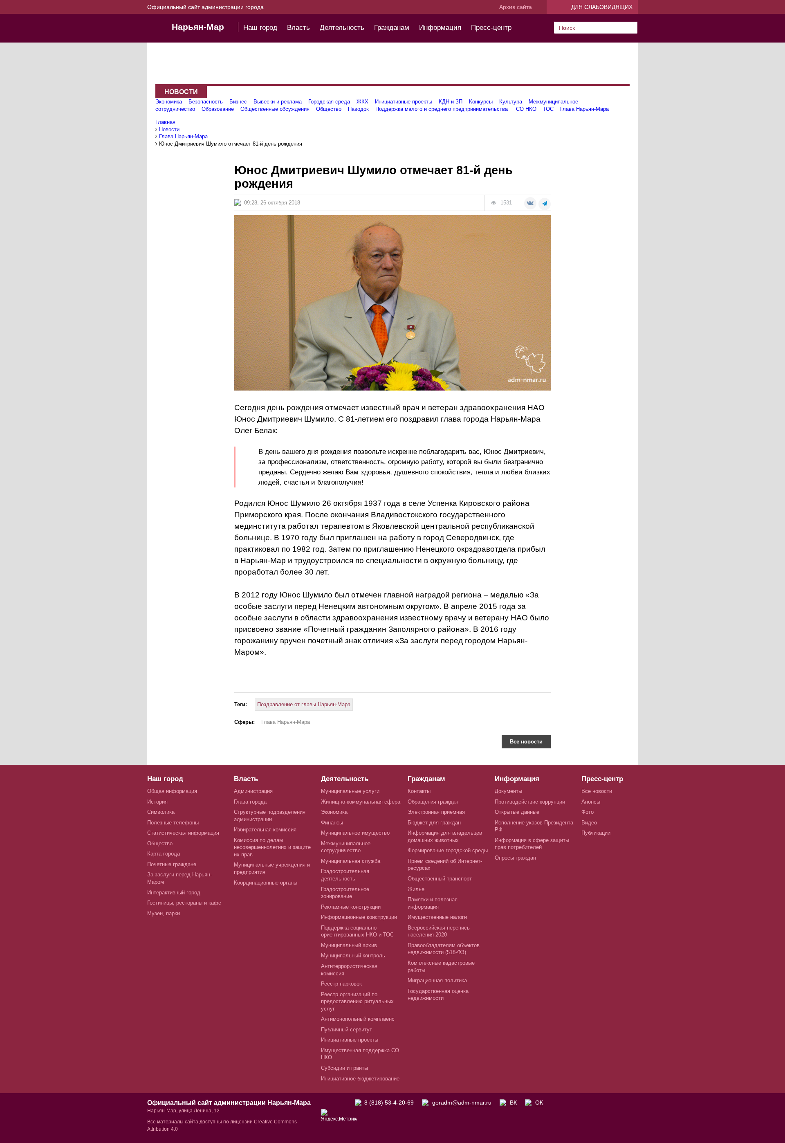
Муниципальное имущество (355, 833)
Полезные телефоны (173, 823)
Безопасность (205, 102)
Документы (508, 791)
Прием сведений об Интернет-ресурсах (445, 864)
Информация (440, 27)
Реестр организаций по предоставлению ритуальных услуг (357, 1001)
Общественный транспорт (440, 879)
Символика (161, 812)
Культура (510, 102)
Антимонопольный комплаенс (358, 1019)
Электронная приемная (436, 812)
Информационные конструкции (359, 917)
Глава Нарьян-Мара (584, 109)
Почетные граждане (171, 864)
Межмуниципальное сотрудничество (345, 847)
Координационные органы (265, 883)
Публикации (595, 833)
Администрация (253, 791)
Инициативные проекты (403, 102)
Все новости (526, 742)
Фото (587, 812)
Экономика (168, 102)
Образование (218, 109)
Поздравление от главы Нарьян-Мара (303, 704)
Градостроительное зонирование (345, 893)
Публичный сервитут (346, 1029)
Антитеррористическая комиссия (349, 970)
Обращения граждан (433, 802)
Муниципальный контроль (353, 955)
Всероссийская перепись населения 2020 (439, 931)
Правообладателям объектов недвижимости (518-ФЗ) (444, 949)
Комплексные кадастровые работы (441, 966)
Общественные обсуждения (275, 109)
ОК (539, 1102)
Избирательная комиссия (265, 829)
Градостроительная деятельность (345, 875)
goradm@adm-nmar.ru (461, 1102)
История (157, 802)
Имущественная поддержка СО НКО (360, 1054)
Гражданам (391, 27)
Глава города (250, 802)
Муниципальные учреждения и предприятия (272, 868)
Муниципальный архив (349, 945)
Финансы (332, 823)
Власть (298, 27)
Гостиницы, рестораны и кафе (184, 903)
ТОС (548, 109)
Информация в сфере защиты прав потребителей (532, 844)
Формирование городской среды (448, 850)
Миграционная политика (437, 980)
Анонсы (590, 802)
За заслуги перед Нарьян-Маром (179, 878)
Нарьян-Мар (198, 26)
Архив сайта (515, 7)
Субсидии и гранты (344, 1068)
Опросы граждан (515, 858)
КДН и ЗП (450, 102)
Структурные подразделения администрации (269, 815)
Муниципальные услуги (350, 791)
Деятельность (342, 27)
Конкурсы (481, 102)
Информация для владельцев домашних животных (445, 836)
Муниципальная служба (350, 861)
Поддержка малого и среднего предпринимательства (442, 109)
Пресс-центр (491, 27)
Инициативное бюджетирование (360, 1079)
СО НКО (526, 109)
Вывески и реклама (277, 102)
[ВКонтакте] (530, 203)
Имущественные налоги (437, 917)
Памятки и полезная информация (433, 903)
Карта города (163, 854)
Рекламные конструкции (351, 907)
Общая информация (172, 791)
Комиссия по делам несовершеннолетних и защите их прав (272, 847)
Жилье (416, 889)
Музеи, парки (163, 913)
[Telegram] (544, 204)
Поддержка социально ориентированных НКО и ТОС (357, 931)
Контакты (419, 791)
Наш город (260, 27)
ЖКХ (362, 102)
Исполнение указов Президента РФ (534, 826)
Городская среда (329, 102)
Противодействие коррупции (530, 802)
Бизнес (238, 102)
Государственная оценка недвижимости (438, 995)
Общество (328, 109)
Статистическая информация (183, 833)
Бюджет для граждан (434, 823)
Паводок (358, 109)
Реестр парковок (341, 984)
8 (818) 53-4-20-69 (389, 1102)
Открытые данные (517, 812)
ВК (513, 1102)
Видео (589, 823)
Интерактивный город (173, 892)
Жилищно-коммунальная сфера (360, 802)
